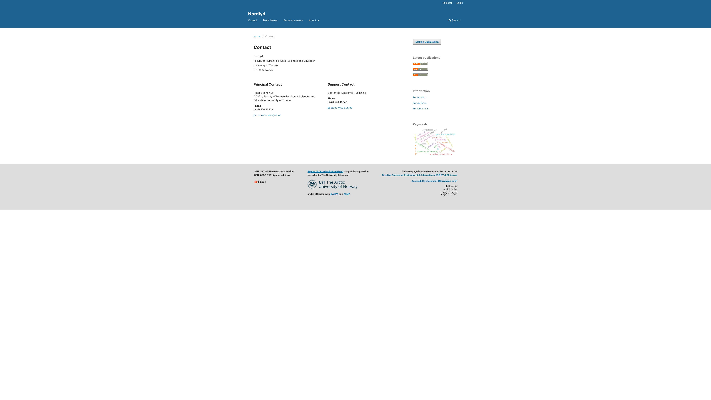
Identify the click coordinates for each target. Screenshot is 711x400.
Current (252, 20)
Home (257, 36)
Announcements (293, 20)
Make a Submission (427, 41)
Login (460, 2)
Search (455, 20)
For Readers (420, 97)
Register (447, 2)
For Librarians (420, 108)
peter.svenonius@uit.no (267, 115)
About (313, 20)
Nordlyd (256, 13)
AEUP (347, 194)
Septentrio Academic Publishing (325, 171)
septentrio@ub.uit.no (340, 107)
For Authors (420, 102)
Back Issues (270, 20)
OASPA (334, 194)
